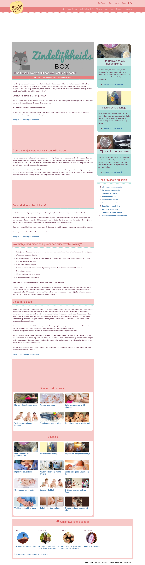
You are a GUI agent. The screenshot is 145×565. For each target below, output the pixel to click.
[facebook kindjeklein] (92, 9)
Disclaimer (127, 562)
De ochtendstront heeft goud (77, 423)
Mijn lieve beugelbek (23, 472)
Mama (117, 3)
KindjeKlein (16, 7)
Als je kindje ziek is (93, 546)
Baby (110, 3)
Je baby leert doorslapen (50, 508)
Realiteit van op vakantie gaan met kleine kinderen (71, 547)
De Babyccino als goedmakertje (21, 455)
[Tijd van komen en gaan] (114, 142)
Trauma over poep (47, 405)
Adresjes (99, 9)
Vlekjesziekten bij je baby (25, 508)
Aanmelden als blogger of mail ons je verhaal (32, 554)
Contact (97, 562)
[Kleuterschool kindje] (114, 98)
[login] (128, 3)
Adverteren (89, 562)
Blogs (124, 3)
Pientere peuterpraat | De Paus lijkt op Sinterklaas (49, 547)
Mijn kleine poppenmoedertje (77, 454)
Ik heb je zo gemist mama (26, 546)
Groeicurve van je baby (24, 490)
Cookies (104, 562)
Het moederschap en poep (25, 405)
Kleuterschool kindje (49, 454)
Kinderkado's (84, 9)
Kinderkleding (72, 9)
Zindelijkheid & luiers (49, 77)
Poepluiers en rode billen (50, 423)
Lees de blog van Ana (112, 128)
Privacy (111, 562)
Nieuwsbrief (128, 9)
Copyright (118, 562)
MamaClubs (109, 9)
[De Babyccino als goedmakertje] (114, 51)
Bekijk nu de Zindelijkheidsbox (25, 120)
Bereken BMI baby (48, 490)
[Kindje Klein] (35, 77)
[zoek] (130, 3)
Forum (118, 9)
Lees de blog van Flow (112, 84)
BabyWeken (102, 3)
